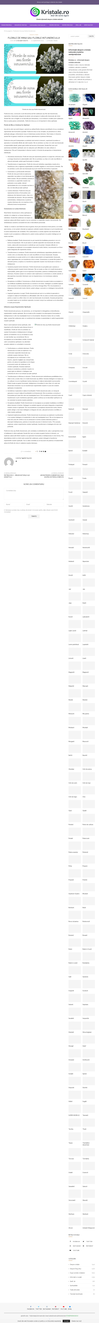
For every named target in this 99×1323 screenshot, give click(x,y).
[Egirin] (89, 430)
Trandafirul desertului (86, 1144)
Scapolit (71, 990)
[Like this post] (37, 451)
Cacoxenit (72, 257)
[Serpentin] (89, 1012)
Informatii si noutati (82, 1277)
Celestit (71, 298)
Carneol (71, 284)
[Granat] (89, 513)
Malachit (71, 686)
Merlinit (85, 700)
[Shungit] (75, 1039)
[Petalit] (75, 832)
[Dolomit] (89, 416)
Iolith (84, 575)
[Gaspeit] (89, 486)
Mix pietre (86, 713)
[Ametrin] (75, 139)
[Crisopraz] (75, 361)
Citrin (70, 340)
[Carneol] (75, 278)
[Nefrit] (75, 749)
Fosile (84, 478)
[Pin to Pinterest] (43, 451)
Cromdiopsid (73, 381)
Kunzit (71, 617)
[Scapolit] (75, 984)
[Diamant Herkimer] (75, 416)
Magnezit (86, 672)
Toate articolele (82, 1290)
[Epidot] (75, 444)
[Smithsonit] (89, 1053)
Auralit (71, 187)
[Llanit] (89, 652)
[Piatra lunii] (89, 832)
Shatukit (71, 1032)
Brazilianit (86, 229)
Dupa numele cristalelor (37, 25)
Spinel (85, 1074)
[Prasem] (89, 859)
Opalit (85, 810)
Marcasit (85, 686)
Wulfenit (85, 1214)
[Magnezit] (89, 666)
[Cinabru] (89, 319)
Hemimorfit (86, 547)
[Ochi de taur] (89, 776)
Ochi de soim (73, 783)
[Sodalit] (75, 1067)
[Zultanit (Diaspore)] (89, 1221)
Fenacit (85, 464)
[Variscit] (89, 1180)
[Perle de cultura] (89, 818)
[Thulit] (89, 1122)
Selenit (71, 1004)
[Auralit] (75, 181)
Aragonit (71, 173)
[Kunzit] (75, 610)
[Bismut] (89, 209)
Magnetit (71, 672)
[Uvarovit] (89, 1166)
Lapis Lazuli (72, 630)
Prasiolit (71, 880)
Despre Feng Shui (67, 25)
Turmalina (86, 1158)
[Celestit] (75, 292)
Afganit (85, 104)
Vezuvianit (72, 1200)
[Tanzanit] (89, 1109)
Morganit (71, 741)
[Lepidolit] (89, 638)
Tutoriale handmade (7, 29)
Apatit (71, 160)
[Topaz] (75, 1136)
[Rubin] (75, 942)
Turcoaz (71, 1158)
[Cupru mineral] (89, 389)
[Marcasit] (89, 679)
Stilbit (70, 1101)
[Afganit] (89, 98)
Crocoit (85, 367)
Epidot (71, 450)
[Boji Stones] (75, 222)
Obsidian (71, 769)
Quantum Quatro (74, 893)
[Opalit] (89, 804)
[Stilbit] (75, 1095)
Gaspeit (85, 492)
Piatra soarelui (73, 852)
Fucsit (70, 492)
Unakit (71, 1172)
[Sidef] (89, 1039)
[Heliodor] (75, 527)
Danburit (71, 409)
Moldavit (71, 727)
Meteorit (71, 713)
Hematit (71, 547)
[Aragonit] (75, 167)
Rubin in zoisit (73, 963)
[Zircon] (75, 1221)
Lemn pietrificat (74, 644)
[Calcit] (89, 264)
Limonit (71, 658)
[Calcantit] (89, 250)
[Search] (96, 34)
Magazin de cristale (21, 25)
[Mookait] (89, 721)
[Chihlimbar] (75, 319)
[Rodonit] (75, 929)
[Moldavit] (75, 721)
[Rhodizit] (89, 887)
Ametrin (71, 146)
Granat (85, 520)
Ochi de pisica (87, 769)
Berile (70, 215)
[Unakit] (75, 1166)
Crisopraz (72, 367)
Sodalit (71, 1074)
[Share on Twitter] (41, 451)
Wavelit (85, 1200)
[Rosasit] (89, 929)
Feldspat (71, 464)
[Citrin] (75, 333)
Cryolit (85, 381)
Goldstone (86, 506)
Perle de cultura (88, 824)
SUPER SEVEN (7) (74, 1115)
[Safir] (75, 970)
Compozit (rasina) (88, 340)
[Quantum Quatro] (75, 887)
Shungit (71, 1046)
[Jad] (75, 582)
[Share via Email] (45, 451)
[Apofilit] (89, 153)
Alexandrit (86, 118)
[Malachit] (75, 679)
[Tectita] (75, 1122)
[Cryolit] (89, 375)
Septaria (85, 1004)
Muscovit (85, 741)
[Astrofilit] (89, 167)
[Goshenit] (75, 513)
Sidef (84, 1046)
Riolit (84, 907)
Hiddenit (71, 561)
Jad (70, 589)
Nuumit (85, 755)
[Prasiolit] (75, 873)
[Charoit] (75, 306)
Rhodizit (85, 893)
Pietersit (85, 852)
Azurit (84, 201)
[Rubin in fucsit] (89, 942)
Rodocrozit (86, 921)
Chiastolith (86, 312)
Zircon (71, 1228)
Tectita (71, 1129)
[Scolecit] (89, 984)
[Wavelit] (89, 1194)
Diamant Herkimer (74, 423)
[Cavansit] (89, 278)
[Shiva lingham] (89, 1026)
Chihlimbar (72, 326)
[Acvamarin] (75, 98)
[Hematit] (75, 541)
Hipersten (86, 561)
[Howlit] (75, 569)
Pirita (70, 866)
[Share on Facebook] (39, 451)
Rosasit (85, 935)
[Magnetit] (75, 666)
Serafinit (71, 1018)
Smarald (71, 1060)
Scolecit (85, 990)
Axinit (70, 201)
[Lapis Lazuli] (75, 624)
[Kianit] (89, 596)
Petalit (71, 838)
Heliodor (71, 534)
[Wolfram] (75, 1207)
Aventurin (86, 187)
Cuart (70, 395)
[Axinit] (75, 195)
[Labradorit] (89, 610)
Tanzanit (85, 1115)
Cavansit (85, 284)
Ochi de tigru (73, 797)
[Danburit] (75, 402)
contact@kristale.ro (22, 40)
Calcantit (85, 257)
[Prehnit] (89, 873)
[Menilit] (75, 693)
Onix (84, 797)
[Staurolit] (75, 1081)
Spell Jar (78, 25)
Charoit (71, 312)
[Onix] (89, 790)
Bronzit (71, 243)
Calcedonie (72, 270)
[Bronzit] (75, 236)
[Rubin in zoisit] (75, 956)
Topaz (71, 1143)
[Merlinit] (89, 693)
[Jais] (89, 582)
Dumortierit (72, 437)
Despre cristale (54, 25)
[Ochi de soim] (75, 776)
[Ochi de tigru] (75, 790)
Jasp (70, 603)
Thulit (84, 1129)
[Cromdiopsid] (75, 375)
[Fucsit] (75, 486)
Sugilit (85, 1101)
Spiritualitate (88, 25)
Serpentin (86, 1018)
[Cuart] (75, 389)
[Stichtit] (89, 1081)
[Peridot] (75, 818)
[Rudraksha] (89, 956)
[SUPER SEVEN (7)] (75, 1109)
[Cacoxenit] (75, 250)
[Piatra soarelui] (75, 845)
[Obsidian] (75, 762)
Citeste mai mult (76, 1321)
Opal (70, 810)
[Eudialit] (89, 444)
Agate (71, 118)
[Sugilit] (89, 1095)
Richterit (71, 907)
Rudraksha (86, 963)
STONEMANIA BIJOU (72, 1316)
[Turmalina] (89, 1152)
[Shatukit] (75, 1026)
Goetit (71, 506)
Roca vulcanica (73, 921)
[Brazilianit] (89, 222)
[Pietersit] (89, 845)
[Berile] (75, 209)
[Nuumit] (89, 749)
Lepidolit (85, 644)
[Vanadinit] (75, 1180)
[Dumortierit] (75, 430)
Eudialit (85, 450)
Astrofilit (85, 173)
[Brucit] (89, 236)
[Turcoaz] (75, 1152)
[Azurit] (89, 195)
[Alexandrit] (89, 112)
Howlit (71, 575)
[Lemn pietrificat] (75, 638)
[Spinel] (89, 1067)
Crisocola (86, 354)
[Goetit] (75, 499)
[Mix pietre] (89, 707)
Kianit (84, 603)
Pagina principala (6, 25)
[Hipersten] (89, 555)
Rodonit (71, 935)
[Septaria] (89, 998)
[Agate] (75, 112)
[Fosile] (89, 472)
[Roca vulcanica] (75, 915)
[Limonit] (75, 652)
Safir (70, 977)
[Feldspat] (75, 458)
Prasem (85, 866)
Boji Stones (72, 229)
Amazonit (72, 132)
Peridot (71, 824)
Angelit (85, 146)
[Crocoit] (89, 361)
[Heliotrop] (89, 527)
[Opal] (75, 804)
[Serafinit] (75, 1012)
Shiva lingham (87, 1032)
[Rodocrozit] (89, 915)
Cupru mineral (87, 395)
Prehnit (85, 880)
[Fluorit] (75, 472)
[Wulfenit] (89, 1207)
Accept (66, 1321)
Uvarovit (85, 1172)
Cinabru (85, 326)
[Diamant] (89, 402)
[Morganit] (75, 735)
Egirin (84, 437)
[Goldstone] (89, 499)
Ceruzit (85, 298)
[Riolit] (89, 901)
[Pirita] (75, 859)
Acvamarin (72, 104)
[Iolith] (89, 569)
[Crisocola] (89, 347)
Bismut (85, 215)
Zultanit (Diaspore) (89, 1228)
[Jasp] (75, 596)
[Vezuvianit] (75, 1194)
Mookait (85, 727)
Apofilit (85, 160)
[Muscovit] (89, 735)
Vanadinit (72, 1186)
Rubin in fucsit (87, 949)
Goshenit (71, 520)
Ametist (85, 132)
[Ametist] (89, 125)
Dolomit (85, 423)
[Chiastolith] (89, 306)
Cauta (91, 36)
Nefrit (70, 755)
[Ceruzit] (89, 292)
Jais (84, 589)
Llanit (84, 658)
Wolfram (71, 1214)
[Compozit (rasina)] (89, 333)
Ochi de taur (87, 783)
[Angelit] (89, 139)
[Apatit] (75, 153)
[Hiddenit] (75, 555)
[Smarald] (75, 1053)
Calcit (84, 270)
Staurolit (71, 1087)
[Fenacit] (89, 458)
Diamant (85, 409)
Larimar (85, 630)
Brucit (84, 243)
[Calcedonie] (75, 264)
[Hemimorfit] (89, 541)
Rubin (70, 949)
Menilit (71, 700)
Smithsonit (86, 1060)
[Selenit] (75, 998)
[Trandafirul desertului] (89, 1136)
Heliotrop (86, 534)
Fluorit (71, 478)
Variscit (85, 1186)
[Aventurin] (89, 181)
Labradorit (86, 617)
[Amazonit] (75, 125)
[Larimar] (89, 624)
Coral (70, 354)
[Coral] (75, 347)
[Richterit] (75, 901)
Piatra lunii (86, 838)
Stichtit (85, 1087)
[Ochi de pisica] (89, 762)
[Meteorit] (75, 707)
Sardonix (85, 977)
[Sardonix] (89, 970)
